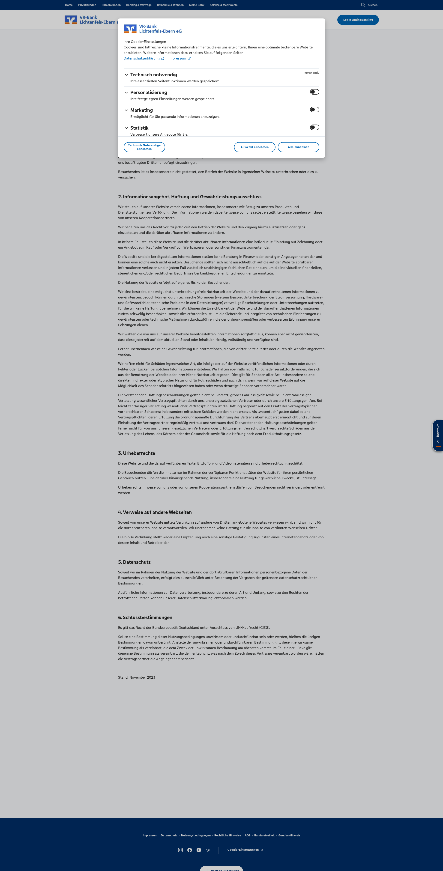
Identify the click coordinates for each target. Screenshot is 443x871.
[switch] (314, 92)
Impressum (177, 58)
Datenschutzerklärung (142, 58)
